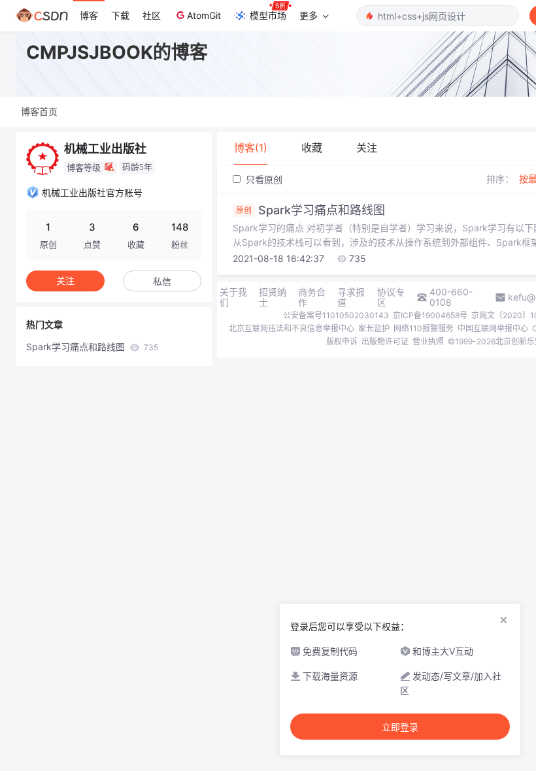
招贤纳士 (272, 297)
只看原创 (262, 179)
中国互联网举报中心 (493, 328)
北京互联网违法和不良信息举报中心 (291, 328)
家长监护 (374, 328)
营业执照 (428, 341)
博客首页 (39, 111)
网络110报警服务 (424, 328)
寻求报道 (351, 297)
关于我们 (233, 297)
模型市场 (268, 15)
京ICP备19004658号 (430, 315)
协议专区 (391, 297)
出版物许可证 (385, 341)
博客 (89, 15)
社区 (151, 15)
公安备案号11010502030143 (336, 315)
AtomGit (204, 15)
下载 (120, 15)
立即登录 (400, 727)
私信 (162, 281)
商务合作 (312, 297)
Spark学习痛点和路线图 (92, 346)
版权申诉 (342, 341)
